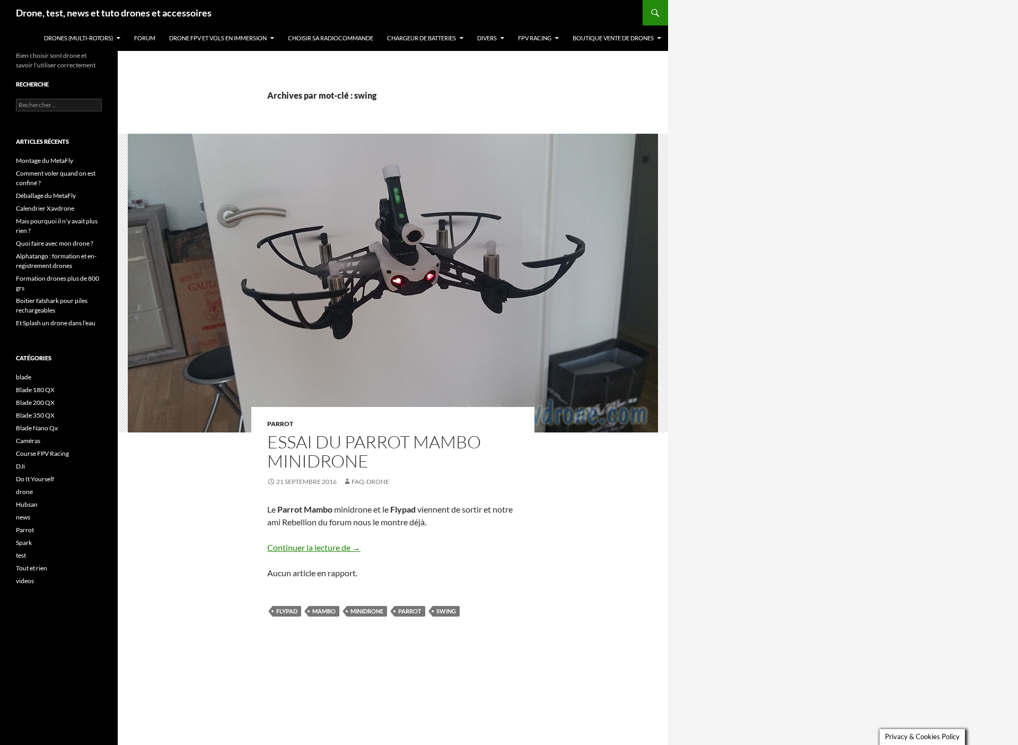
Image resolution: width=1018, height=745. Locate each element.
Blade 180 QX (35, 390)
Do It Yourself (35, 479)
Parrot (280, 424)
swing (446, 611)
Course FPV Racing (42, 453)
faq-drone (370, 482)
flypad (286, 611)
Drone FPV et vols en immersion (218, 37)
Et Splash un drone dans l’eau (55, 323)
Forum (144, 37)
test (21, 555)
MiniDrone (366, 611)
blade (23, 377)
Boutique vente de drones (613, 37)
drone (24, 492)
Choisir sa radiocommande (330, 37)
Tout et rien (31, 568)
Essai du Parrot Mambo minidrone (374, 451)
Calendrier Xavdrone (45, 208)
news (23, 517)
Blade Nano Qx (37, 428)
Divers (487, 37)
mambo (324, 611)
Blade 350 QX (35, 415)
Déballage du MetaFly (46, 196)
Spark (24, 543)
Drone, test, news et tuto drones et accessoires (114, 13)
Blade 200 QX (35, 402)
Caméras (28, 441)
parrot (410, 611)
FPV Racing (534, 37)
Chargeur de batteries (421, 37)
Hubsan (27, 504)
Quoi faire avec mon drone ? (54, 243)
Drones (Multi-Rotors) (78, 37)
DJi (20, 466)
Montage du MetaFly (44, 160)
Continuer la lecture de (314, 547)
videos (25, 581)
